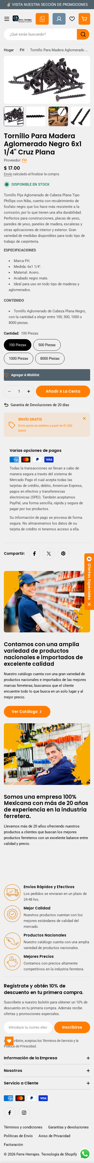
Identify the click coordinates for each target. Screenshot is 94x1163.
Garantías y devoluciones (68, 1127)
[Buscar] (83, 34)
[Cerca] (84, 418)
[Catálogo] (42, 19)
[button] (89, 581)
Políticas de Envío (18, 1136)
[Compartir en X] (49, 553)
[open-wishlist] (9, 1041)
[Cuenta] (59, 19)
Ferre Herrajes (27, 1154)
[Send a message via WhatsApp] (85, 1154)
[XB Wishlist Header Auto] (72, 19)
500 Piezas (47, 345)
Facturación (13, 1144)
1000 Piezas (18, 358)
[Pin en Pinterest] (63, 553)
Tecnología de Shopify (59, 1154)
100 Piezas (17, 345)
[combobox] (47, 34)
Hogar (9, 50)
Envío (8, 174)
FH (22, 50)
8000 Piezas (50, 358)
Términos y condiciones (23, 1127)
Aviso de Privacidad (54, 1136)
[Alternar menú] (7, 19)
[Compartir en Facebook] (34, 553)
